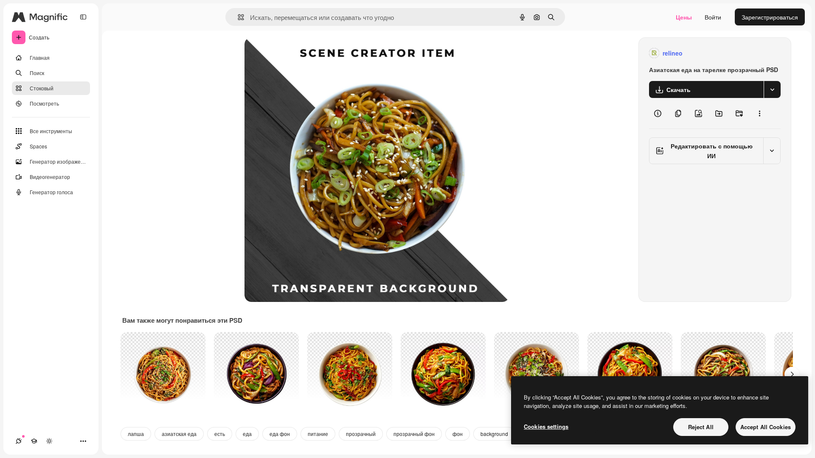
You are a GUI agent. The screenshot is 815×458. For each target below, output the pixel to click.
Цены (684, 17)
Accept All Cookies (765, 427)
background (494, 433)
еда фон (280, 433)
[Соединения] (18, 441)
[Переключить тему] (49, 441)
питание (318, 433)
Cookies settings (546, 426)
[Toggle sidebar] (83, 17)
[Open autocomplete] (237, 17)
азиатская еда (179, 433)
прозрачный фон (414, 433)
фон (457, 433)
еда (247, 433)
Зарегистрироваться (770, 17)
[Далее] (792, 374)
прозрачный (361, 433)
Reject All (701, 427)
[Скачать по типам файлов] (772, 89)
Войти (713, 17)
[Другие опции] (759, 113)
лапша (136, 433)
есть (219, 433)
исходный (301, 53)
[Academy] (34, 441)
